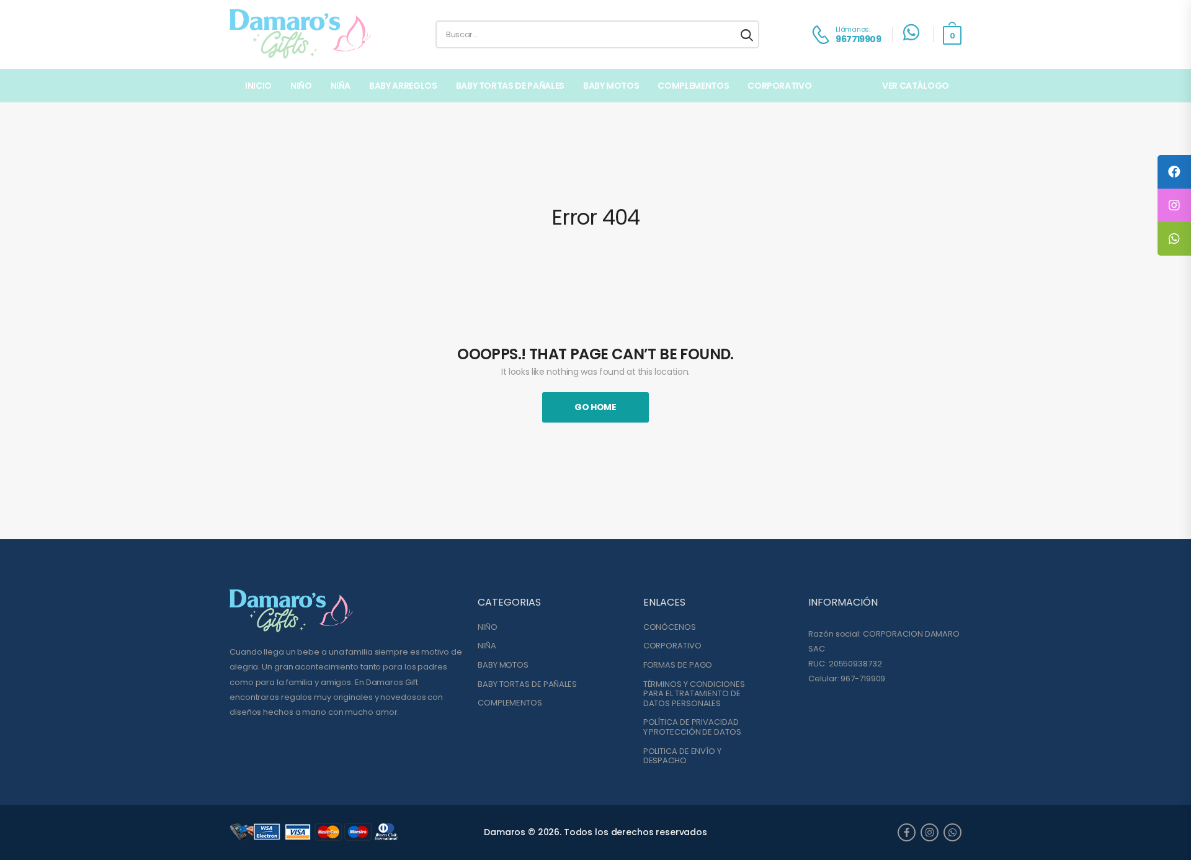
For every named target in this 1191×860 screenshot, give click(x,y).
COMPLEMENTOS (693, 85)
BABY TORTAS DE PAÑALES (510, 85)
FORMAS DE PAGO (678, 665)
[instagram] (930, 832)
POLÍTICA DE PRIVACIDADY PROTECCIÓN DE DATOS (692, 727)
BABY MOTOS (611, 85)
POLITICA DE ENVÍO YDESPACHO (682, 756)
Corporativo (779, 85)
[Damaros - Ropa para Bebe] (301, 34)
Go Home (595, 407)
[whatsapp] (952, 832)
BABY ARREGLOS (403, 85)
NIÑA (341, 85)
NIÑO (301, 85)
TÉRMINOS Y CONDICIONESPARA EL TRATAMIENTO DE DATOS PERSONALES (694, 694)
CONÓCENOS (669, 627)
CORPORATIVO (672, 646)
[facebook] (907, 832)
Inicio (258, 85)
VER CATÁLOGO (915, 85)
